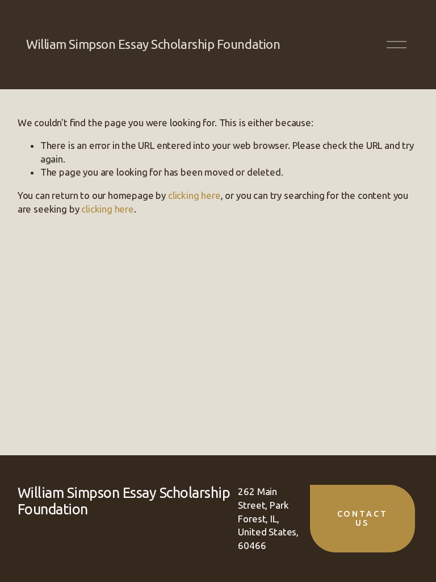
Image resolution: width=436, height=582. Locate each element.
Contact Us (362, 518)
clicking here (194, 195)
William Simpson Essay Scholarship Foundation (153, 44)
